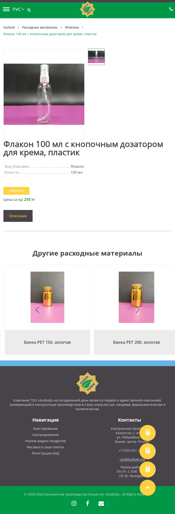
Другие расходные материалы (87, 253)
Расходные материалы (40, 27)
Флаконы (72, 27)
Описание (18, 215)
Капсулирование (45, 435)
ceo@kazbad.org (132, 459)
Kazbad (9, 27)
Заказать (16, 191)
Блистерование (45, 428)
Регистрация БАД (45, 453)
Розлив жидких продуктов (45, 441)
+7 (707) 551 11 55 (132, 450)
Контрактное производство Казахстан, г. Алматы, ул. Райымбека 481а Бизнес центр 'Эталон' (132, 435)
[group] (43, 310)
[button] (37, 310)
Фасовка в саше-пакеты (45, 447)
